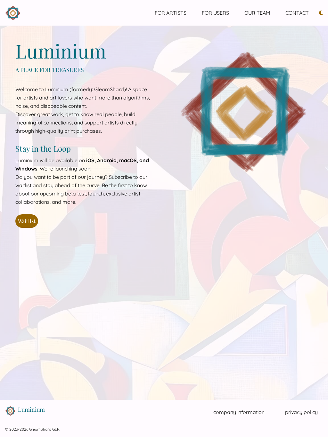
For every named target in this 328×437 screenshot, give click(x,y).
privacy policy (301, 412)
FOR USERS (215, 13)
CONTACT (297, 13)
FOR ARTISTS (170, 13)
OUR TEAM (257, 13)
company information (239, 412)
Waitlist (27, 221)
